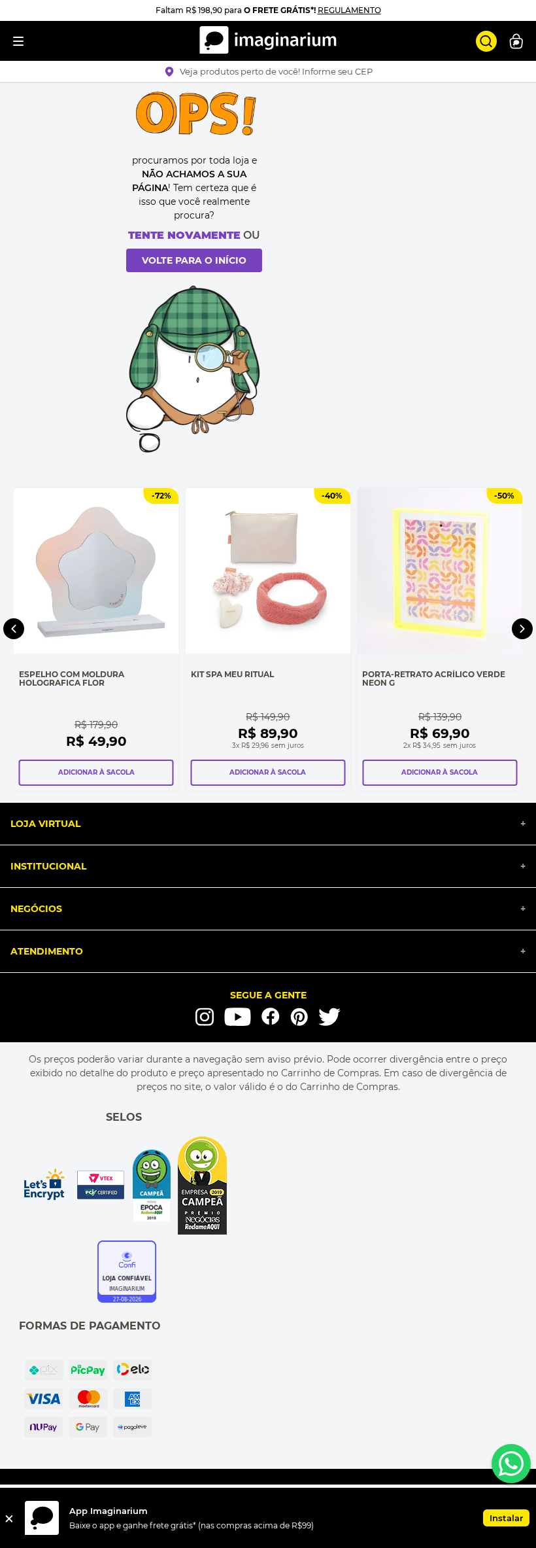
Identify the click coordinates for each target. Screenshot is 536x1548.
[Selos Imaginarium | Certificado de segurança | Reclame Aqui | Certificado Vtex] (124, 1185)
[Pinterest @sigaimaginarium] (299, 1017)
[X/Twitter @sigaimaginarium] (329, 1017)
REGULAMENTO (349, 10)
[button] (268, 71)
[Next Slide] (522, 628)
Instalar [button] (506, 1518)
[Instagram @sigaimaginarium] (204, 1017)
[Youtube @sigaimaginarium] (237, 1017)
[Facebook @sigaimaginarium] (270, 1016)
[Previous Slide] (13, 628)
